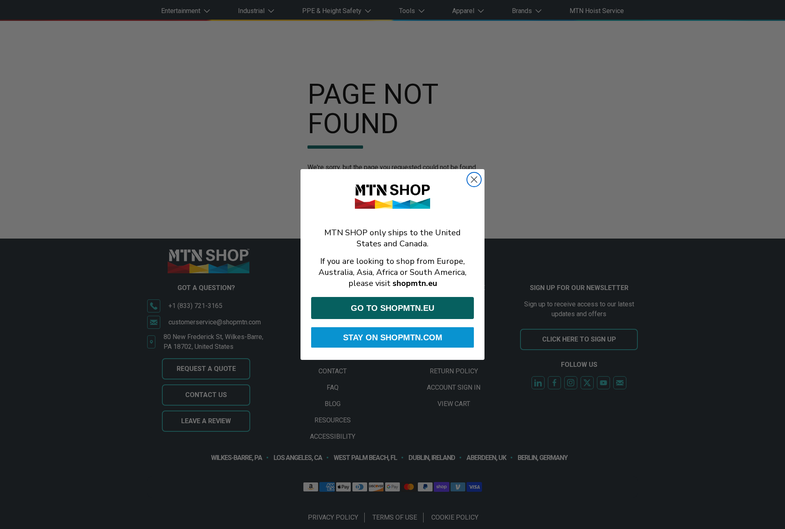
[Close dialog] (474, 179)
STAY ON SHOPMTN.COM (392, 337)
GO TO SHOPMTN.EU (392, 308)
